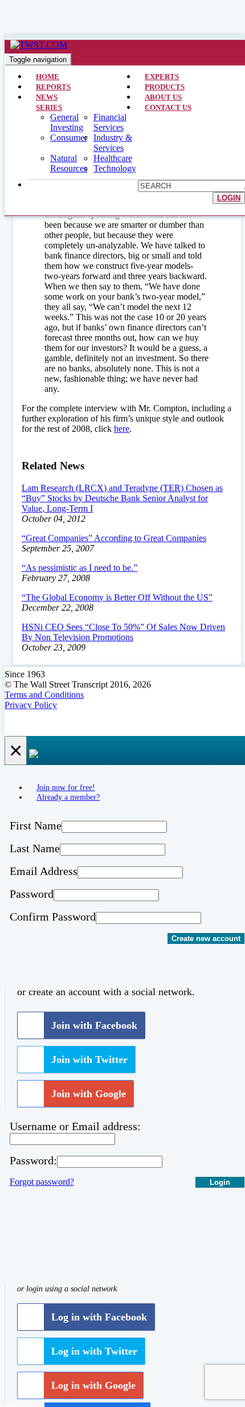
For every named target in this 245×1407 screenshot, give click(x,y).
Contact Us (168, 107)
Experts (162, 76)
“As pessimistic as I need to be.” (79, 567)
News (47, 97)
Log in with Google (93, 1385)
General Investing (66, 122)
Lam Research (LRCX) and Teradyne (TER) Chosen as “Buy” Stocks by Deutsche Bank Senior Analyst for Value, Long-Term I (122, 498)
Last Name (35, 848)
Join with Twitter (89, 1059)
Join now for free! (65, 787)
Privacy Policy (31, 705)
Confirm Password (53, 916)
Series (49, 107)
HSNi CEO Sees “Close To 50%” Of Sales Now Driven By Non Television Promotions (123, 632)
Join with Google (88, 1093)
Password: (33, 1160)
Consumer (68, 137)
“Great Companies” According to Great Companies (114, 538)
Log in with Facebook (99, 1317)
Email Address (43, 871)
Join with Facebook (94, 1025)
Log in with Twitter (94, 1351)
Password (32, 893)
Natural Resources (68, 163)
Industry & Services (112, 143)
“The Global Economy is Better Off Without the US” (117, 597)
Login (228, 198)
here (121, 428)
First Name (36, 825)
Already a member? (68, 796)
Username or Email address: (75, 1126)
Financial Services (109, 122)
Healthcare (112, 158)
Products (165, 87)
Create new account (206, 938)
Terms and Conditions (44, 695)
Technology (114, 168)
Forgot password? (42, 1182)
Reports (53, 87)
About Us (163, 97)
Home (47, 76)
